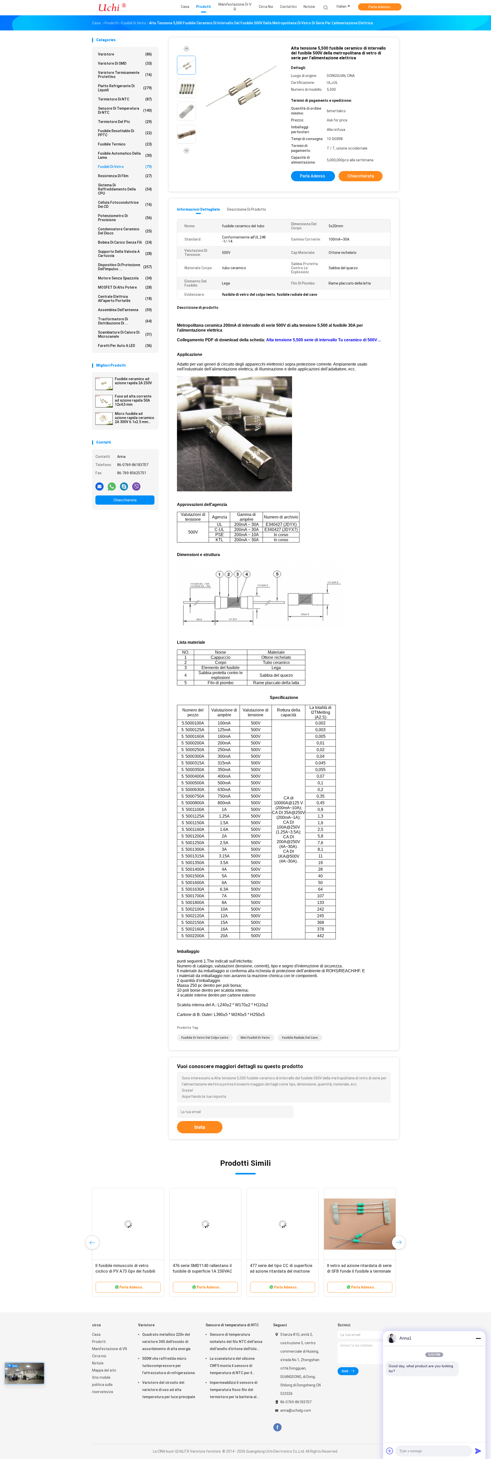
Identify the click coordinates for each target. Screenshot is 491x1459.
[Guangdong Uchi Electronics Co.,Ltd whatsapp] (112, 486)
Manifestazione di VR (109, 1349)
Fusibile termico (125, 144)
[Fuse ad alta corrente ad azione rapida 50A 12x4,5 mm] (104, 401)
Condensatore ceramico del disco (125, 231)
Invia (199, 1127)
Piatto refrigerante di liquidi (125, 88)
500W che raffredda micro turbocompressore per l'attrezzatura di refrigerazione (168, 1365)
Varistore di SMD (125, 63)
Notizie (98, 1363)
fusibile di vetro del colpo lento (204, 1037)
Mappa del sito (104, 1370)
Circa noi (99, 1356)
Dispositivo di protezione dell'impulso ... (125, 267)
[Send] (478, 1450)
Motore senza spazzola (125, 278)
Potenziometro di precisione (125, 218)
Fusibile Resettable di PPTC (125, 133)
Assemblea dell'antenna (125, 310)
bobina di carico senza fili (125, 242)
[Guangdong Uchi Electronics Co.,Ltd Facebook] (277, 1427)
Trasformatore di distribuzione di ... (125, 321)
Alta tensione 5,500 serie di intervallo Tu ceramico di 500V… (323, 340)
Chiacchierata (125, 500)
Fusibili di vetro (125, 167)
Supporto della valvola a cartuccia (125, 254)
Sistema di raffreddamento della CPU (125, 189)
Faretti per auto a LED (125, 346)
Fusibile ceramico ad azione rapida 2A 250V (133, 381)
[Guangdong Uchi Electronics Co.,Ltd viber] (136, 486)
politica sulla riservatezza (102, 1388)
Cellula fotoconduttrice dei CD (125, 204)
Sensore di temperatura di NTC (125, 110)
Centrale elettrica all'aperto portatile (125, 299)
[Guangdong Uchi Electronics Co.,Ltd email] (99, 486)
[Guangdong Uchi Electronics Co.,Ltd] (112, 8)
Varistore (125, 54)
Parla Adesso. (380, 7)
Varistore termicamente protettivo (125, 75)
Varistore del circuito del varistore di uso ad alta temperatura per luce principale (168, 1390)
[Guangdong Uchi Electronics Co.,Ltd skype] (124, 486)
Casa (96, 1334)
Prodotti (99, 1342)
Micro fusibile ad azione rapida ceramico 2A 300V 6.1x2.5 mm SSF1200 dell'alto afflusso (134, 418)
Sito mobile (101, 1377)
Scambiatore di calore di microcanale (125, 334)
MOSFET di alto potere (125, 287)
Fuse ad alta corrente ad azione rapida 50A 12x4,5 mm (133, 400)
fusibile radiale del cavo (300, 1037)
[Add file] (389, 1450)
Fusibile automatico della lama (125, 155)
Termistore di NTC (125, 99)
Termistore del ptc (125, 122)
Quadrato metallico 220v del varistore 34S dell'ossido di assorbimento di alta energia (166, 1341)
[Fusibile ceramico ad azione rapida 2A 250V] (104, 383)
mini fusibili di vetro (255, 1037)
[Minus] (478, 1338)
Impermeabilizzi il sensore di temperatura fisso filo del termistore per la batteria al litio (233, 1390)
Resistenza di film (125, 176)
